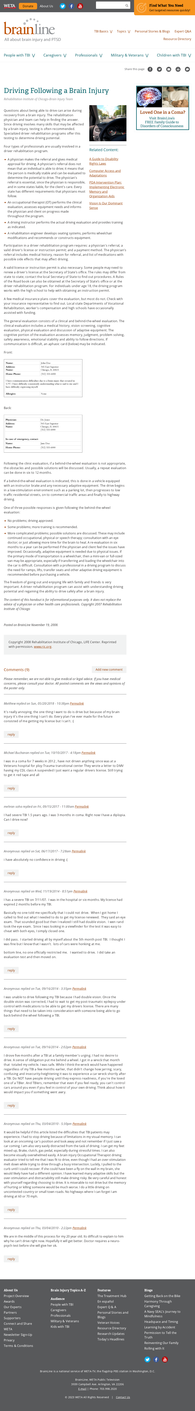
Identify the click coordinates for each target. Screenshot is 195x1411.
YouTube (80, 6)
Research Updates (111, 1334)
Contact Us (123, 1397)
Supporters (12, 1318)
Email (169, 69)
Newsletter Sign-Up (18, 1335)
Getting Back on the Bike (162, 1296)
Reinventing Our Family (161, 1343)
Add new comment (109, 669)
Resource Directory (177, 39)
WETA (10, 6)
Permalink (77, 703)
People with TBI (17, 55)
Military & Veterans (127, 55)
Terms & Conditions (18, 1346)
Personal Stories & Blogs (152, 31)
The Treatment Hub (112, 1296)
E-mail (82, 1389)
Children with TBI (171, 55)
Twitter (63, 6)
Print (178, 69)
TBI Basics (101, 31)
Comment (188, 69)
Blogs (148, 1290)
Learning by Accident (159, 1327)
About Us (46, 6)
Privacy (9, 1340)
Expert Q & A (107, 1307)
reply (11, 734)
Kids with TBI (60, 1327)
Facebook (71, 6)
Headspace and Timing (161, 1322)
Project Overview (16, 1296)
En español (106, 1301)
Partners (10, 1312)
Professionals (86, 55)
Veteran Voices (109, 1323)
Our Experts (13, 1307)
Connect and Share (18, 1323)
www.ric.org (42, 647)
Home (32, 30)
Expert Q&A (183, 31)
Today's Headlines (111, 1339)
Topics (121, 31)
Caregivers (52, 55)
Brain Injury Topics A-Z (68, 1290)
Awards (9, 1301)
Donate (30, 6)
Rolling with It (154, 1348)
